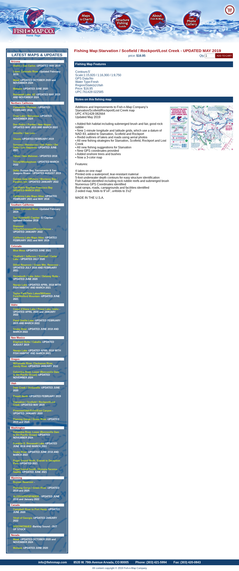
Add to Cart (224, 55)
